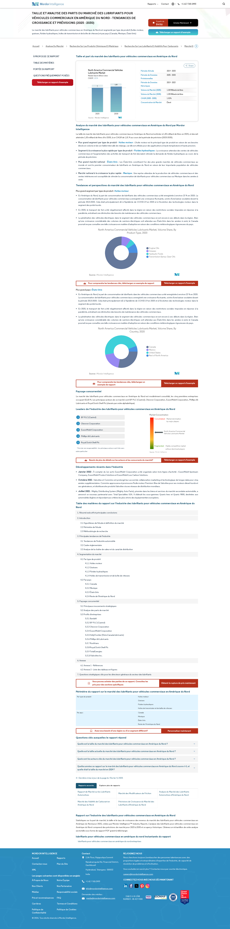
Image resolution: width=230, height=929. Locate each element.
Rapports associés (86, 785)
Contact (165, 4)
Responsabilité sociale (67, 892)
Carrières (36, 903)
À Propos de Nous (40, 880)
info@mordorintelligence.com (99, 888)
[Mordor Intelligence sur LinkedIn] (125, 886)
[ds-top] (173, 32)
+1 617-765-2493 (188, 4)
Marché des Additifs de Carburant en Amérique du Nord (94, 803)
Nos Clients (37, 886)
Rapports (152, 4)
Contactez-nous (39, 864)
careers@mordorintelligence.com (138, 874)
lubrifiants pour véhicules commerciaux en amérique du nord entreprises (109, 841)
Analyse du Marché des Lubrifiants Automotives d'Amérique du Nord (174, 793)
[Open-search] (224, 4)
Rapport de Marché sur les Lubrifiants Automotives (94, 793)
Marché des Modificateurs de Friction (134, 793)
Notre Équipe (63, 880)
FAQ (59, 898)
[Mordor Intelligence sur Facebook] (131, 886)
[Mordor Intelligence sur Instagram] (147, 886)
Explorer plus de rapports (109, 785)
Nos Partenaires (64, 886)
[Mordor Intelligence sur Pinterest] (142, 886)
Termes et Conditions (67, 903)
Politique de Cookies (66, 909)
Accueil (35, 858)
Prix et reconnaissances (43, 898)
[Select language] (173, 4)
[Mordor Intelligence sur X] (136, 886)
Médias (35, 892)
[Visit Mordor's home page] (48, 4)
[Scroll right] (196, 46)
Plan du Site (62, 864)
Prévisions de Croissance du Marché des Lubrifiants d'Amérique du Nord (136, 803)
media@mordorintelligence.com (100, 898)
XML (34, 870)
